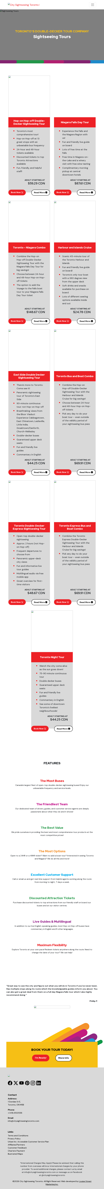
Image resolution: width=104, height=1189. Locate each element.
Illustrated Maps (15, 1154)
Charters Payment (16, 1150)
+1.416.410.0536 (15, 1113)
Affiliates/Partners (16, 1144)
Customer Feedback (17, 1147)
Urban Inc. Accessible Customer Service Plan (28, 1141)
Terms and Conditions (18, 1135)
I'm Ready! (40, 1057)
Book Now (16, 192)
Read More (39, 192)
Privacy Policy (14, 1138)
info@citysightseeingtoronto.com (23, 1121)
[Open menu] (92, 4)
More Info (63, 1057)
